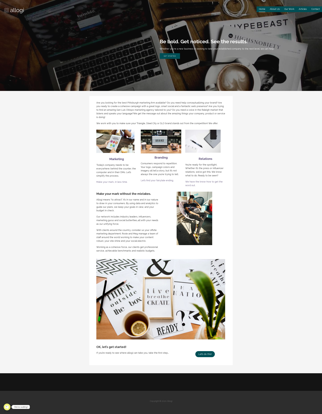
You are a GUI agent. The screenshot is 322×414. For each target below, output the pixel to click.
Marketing (116, 159)
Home (262, 9)
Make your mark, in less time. (111, 182)
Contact (315, 9)
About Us (275, 9)
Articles (303, 9)
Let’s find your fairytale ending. (157, 180)
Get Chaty (7, 411)
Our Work (289, 9)
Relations (205, 159)
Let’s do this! (205, 354)
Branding (161, 157)
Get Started (170, 56)
